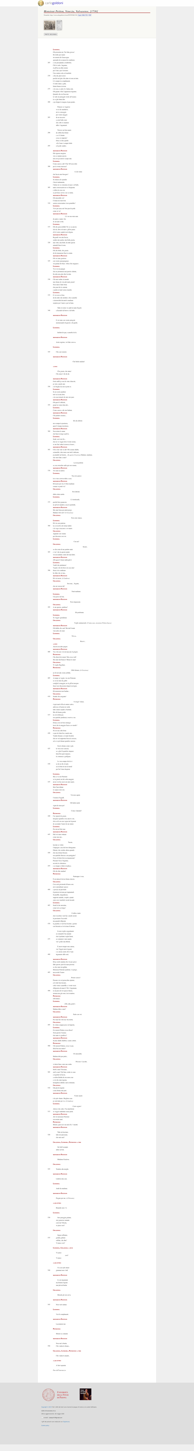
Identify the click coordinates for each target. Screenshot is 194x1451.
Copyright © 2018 (46, 1407)
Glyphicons (66, 1422)
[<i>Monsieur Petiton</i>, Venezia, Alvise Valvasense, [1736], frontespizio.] (60, 25)
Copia (79, 15)
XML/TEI (85, 15)
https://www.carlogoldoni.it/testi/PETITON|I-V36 (63, 15)
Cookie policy (45, 1425)
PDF (90, 15)
